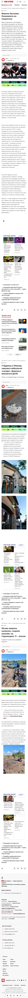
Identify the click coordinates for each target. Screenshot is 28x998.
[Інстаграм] (23, 980)
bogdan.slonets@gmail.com (8, 908)
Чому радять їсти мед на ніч (11, 284)
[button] (3, 1)
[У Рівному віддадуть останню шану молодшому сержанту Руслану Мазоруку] (22, 321)
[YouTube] (21, 980)
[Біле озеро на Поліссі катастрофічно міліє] (22, 348)
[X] (19, 980)
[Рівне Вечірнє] (10, 1)
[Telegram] (25, 980)
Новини (4, 10)
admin (7, 58)
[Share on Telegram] (17, 995)
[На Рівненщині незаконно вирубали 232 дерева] (22, 340)
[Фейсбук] (17, 980)
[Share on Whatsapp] (14, 995)
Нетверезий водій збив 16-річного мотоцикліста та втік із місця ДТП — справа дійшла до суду (14, 289)
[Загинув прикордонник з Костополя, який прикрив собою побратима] (22, 330)
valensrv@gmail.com (7, 904)
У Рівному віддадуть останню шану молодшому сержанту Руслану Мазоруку (10, 321)
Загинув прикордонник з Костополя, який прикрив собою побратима (9, 331)
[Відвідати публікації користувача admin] (3, 59)
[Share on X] (10, 995)
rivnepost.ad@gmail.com (19, 913)
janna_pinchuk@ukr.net (7, 911)
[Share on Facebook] (7, 995)
